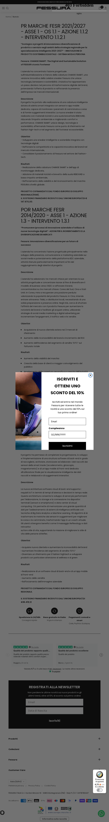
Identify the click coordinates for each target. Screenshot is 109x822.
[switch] (99, 790)
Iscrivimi (67, 446)
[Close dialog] (90, 375)
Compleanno (57, 428)
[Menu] (104, 771)
